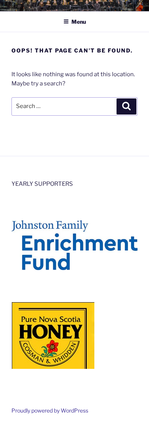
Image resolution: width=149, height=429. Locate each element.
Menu (78, 21)
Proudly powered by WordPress (49, 410)
